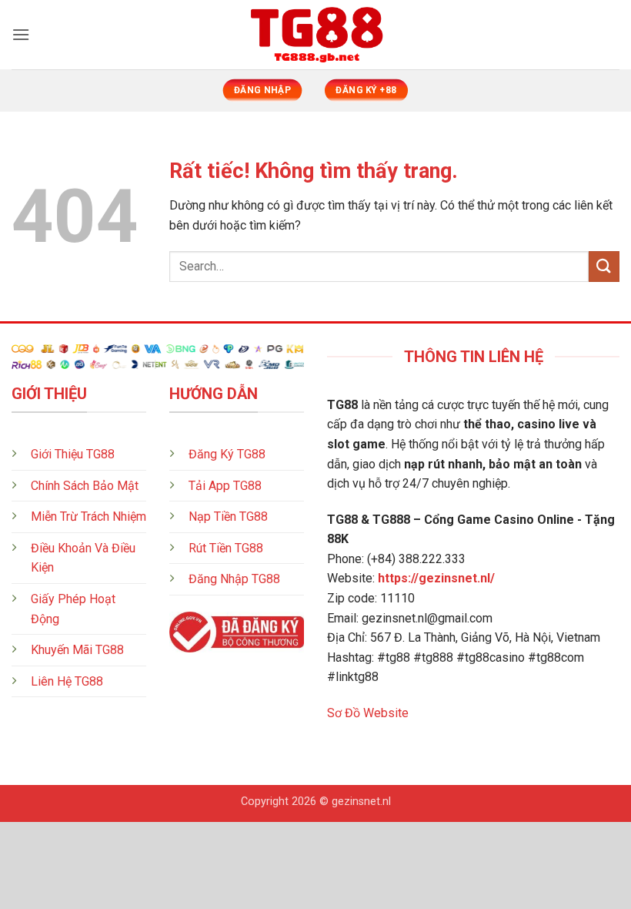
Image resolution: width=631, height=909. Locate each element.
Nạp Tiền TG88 (228, 516)
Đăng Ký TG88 (227, 454)
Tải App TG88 (225, 485)
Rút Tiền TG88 (226, 548)
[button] (21, 34)
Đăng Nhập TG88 (234, 579)
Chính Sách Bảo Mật (85, 485)
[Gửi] (604, 266)
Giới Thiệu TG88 (73, 454)
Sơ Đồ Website (368, 713)
